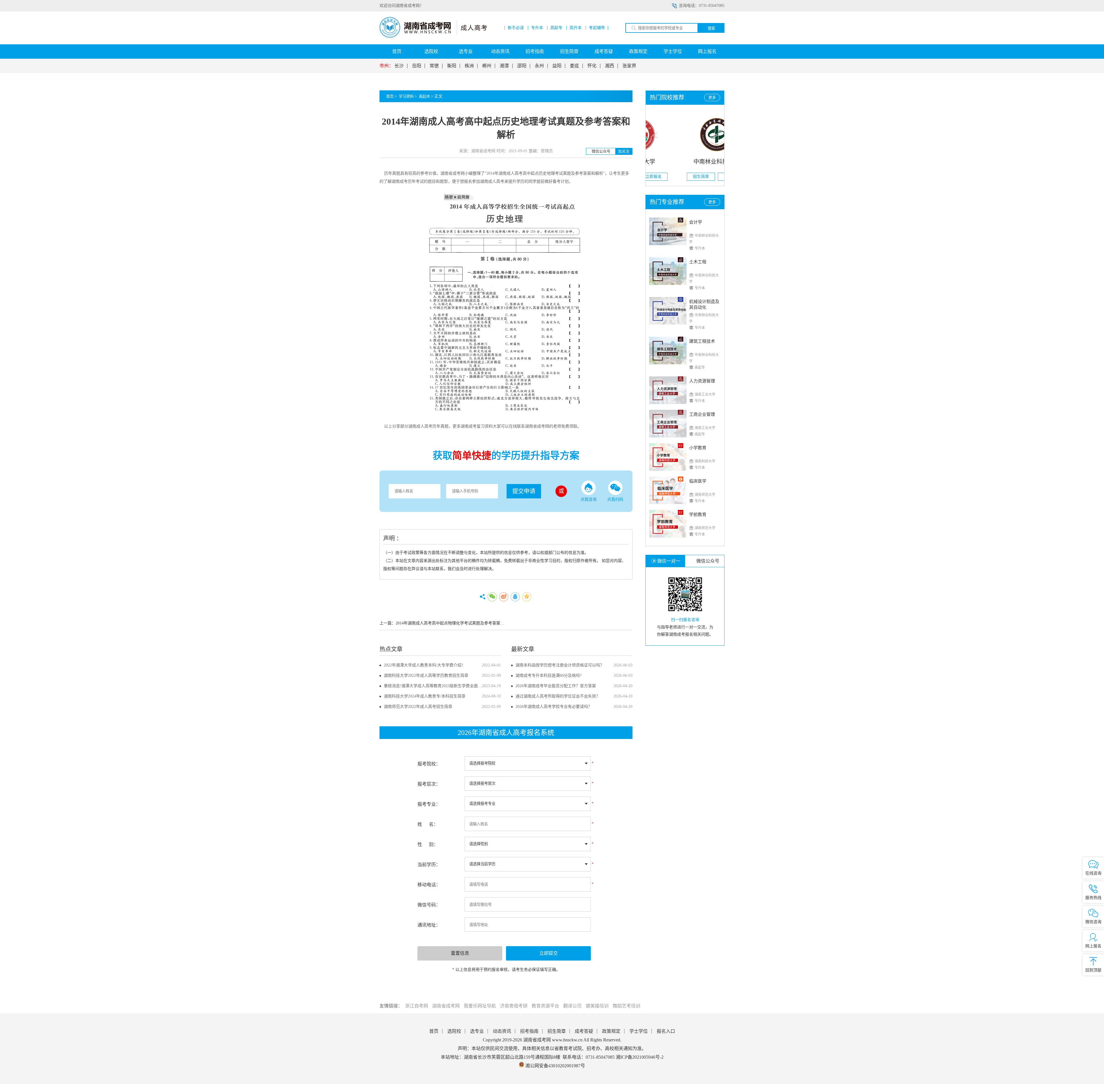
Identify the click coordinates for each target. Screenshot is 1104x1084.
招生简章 (569, 51)
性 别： (427, 844)
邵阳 (521, 66)
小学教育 (697, 447)
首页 (396, 51)
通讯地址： (428, 925)
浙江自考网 (416, 1005)
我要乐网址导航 (480, 1005)
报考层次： (428, 784)
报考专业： (428, 804)
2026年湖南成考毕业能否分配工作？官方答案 (555, 686)
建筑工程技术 (702, 341)
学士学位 (673, 51)
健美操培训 (597, 1005)
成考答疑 (604, 51)
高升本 (576, 28)
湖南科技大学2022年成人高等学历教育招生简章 (426, 675)
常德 (434, 66)
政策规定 (638, 51)
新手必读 (516, 28)
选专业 (466, 51)
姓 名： (427, 824)
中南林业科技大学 (685, 162)
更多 (712, 97)
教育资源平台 (545, 1005)
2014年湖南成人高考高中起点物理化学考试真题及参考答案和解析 (454, 623)
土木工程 (697, 262)
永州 (539, 66)
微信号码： (428, 904)
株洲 (469, 66)
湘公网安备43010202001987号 (554, 1065)
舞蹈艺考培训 (626, 1005)
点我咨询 (588, 499)
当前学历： (428, 864)
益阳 (556, 66)
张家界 (629, 66)
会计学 (695, 222)
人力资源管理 (702, 381)
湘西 (609, 66)
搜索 (711, 28)
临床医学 (697, 481)
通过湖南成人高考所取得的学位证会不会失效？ (557, 696)
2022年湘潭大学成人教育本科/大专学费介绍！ (424, 665)
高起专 (556, 28)
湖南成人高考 (511, 173)
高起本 (424, 96)
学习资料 (406, 96)
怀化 (592, 66)
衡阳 (451, 66)
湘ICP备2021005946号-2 (640, 1057)
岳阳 (416, 66)
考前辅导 (597, 28)
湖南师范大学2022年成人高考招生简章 (418, 706)
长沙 (399, 66)
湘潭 (504, 66)
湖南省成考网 (446, 1005)
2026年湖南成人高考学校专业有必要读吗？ (553, 706)
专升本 (537, 28)
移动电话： (428, 884)
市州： (386, 66)
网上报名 (707, 51)
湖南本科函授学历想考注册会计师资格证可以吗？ (559, 665)
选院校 (431, 51)
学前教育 (697, 514)
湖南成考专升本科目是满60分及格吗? (548, 675)
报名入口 (666, 1031)
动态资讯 (500, 51)
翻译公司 (572, 1005)
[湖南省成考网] (433, 36)
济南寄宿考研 (514, 1005)
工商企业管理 (702, 414)
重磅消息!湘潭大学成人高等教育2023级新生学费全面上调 (435, 686)
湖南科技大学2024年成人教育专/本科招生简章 (424, 696)
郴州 (486, 66)
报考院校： (428, 763)
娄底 (574, 66)
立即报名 (701, 176)
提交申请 (523, 491)
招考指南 (535, 51)
